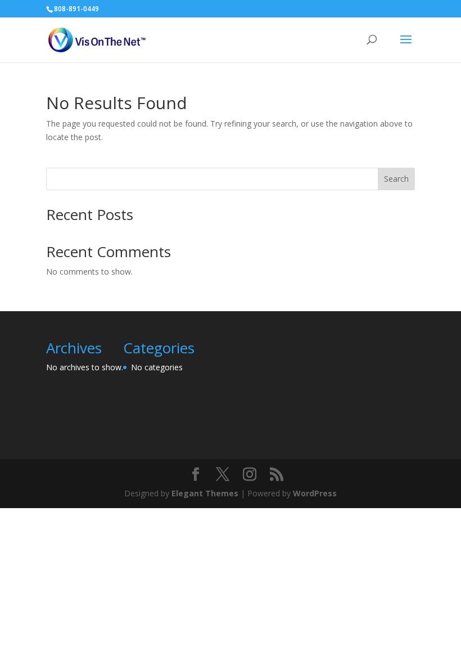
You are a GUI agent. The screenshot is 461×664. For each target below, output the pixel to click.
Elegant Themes (204, 493)
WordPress (315, 493)
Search (396, 178)
